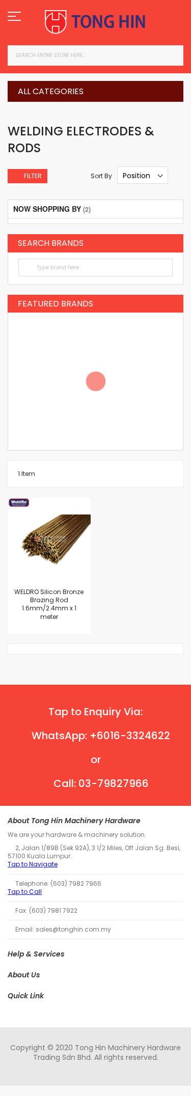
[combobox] (95, 55)
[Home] (95, 22)
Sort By (101, 176)
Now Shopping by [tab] (47, 209)
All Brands (170, 243)
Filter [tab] (33, 176)
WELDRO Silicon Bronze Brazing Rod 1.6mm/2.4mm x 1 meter (49, 604)
